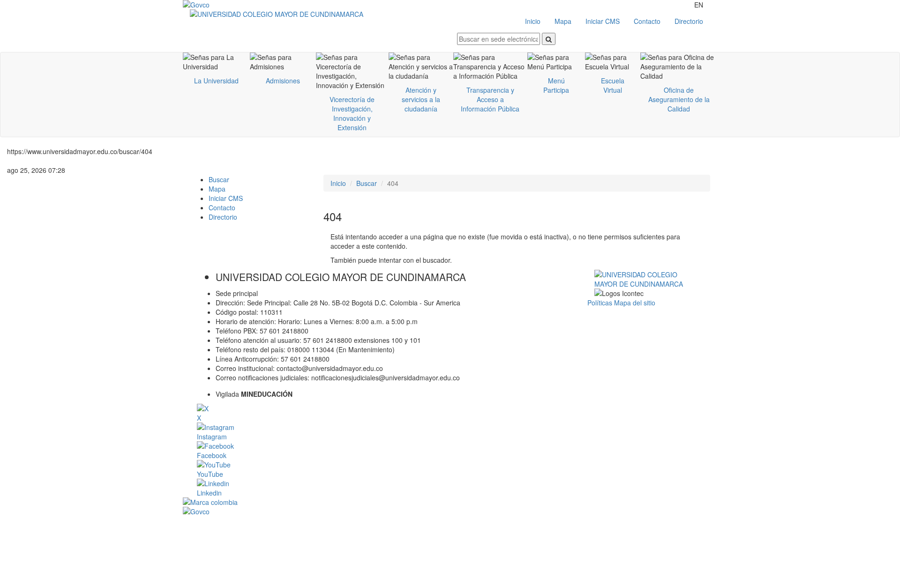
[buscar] (548, 39)
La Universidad (216, 80)
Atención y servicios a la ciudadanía (421, 99)
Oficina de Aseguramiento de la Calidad (679, 99)
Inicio (532, 21)
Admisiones (283, 80)
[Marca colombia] (450, 502)
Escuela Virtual (612, 85)
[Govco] (227, 4)
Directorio (689, 21)
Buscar (219, 179)
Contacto (647, 21)
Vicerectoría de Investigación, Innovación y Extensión (352, 113)
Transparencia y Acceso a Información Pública (490, 99)
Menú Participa (556, 85)
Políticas (600, 302)
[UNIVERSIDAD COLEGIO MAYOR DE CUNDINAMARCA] (320, 14)
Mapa (563, 21)
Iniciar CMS (602, 21)
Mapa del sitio (634, 302)
